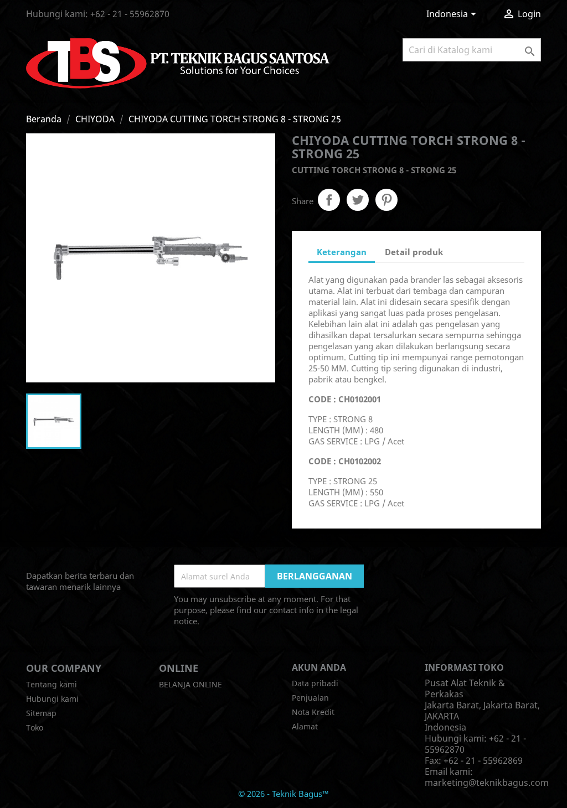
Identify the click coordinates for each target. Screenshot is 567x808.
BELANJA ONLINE (190, 684)
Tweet (358, 200)
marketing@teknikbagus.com (487, 782)
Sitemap (41, 713)
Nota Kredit (313, 712)
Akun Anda (319, 667)
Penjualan (310, 697)
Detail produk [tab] (414, 251)
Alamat (305, 726)
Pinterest (386, 200)
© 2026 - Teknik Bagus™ (283, 793)
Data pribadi (315, 683)
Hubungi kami (52, 698)
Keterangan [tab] (342, 251)
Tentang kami (51, 684)
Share (329, 200)
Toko (34, 727)
